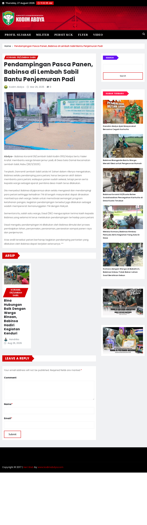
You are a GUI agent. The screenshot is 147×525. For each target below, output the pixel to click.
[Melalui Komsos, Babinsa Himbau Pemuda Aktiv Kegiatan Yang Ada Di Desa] (123, 217)
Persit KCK (63, 34)
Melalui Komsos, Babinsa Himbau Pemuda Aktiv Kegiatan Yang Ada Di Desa (121, 234)
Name (8, 404)
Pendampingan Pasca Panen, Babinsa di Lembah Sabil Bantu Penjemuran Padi (58, 46)
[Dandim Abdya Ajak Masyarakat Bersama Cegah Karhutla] (123, 112)
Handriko (14, 339)
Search (110, 57)
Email (8, 418)
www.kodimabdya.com (50, 467)
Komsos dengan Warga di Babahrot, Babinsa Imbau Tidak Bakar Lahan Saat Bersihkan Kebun (121, 272)
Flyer (83, 34)
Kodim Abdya (16, 86)
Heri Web (28, 467)
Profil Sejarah (18, 34)
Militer (42, 34)
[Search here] (144, 34)
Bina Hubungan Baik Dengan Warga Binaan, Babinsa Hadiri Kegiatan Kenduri (15, 317)
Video (98, 34)
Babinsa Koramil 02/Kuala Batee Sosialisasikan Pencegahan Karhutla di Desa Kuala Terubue (123, 197)
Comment (10, 377)
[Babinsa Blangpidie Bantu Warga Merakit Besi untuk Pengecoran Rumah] (123, 146)
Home (7, 46)
